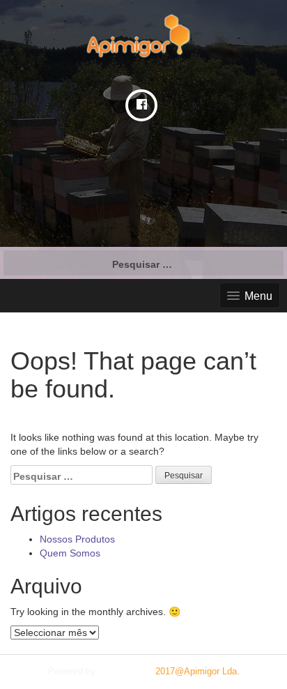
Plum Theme (124, 671)
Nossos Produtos (77, 539)
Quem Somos (70, 553)
